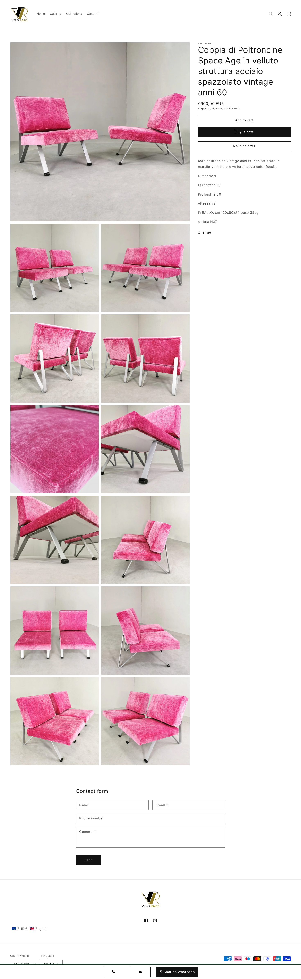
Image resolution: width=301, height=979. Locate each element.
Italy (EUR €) (22, 963)
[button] (270, 13)
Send (88, 860)
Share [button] (207, 232)
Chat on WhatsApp (179, 972)
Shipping (203, 108)
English (49, 963)
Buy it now (244, 132)
